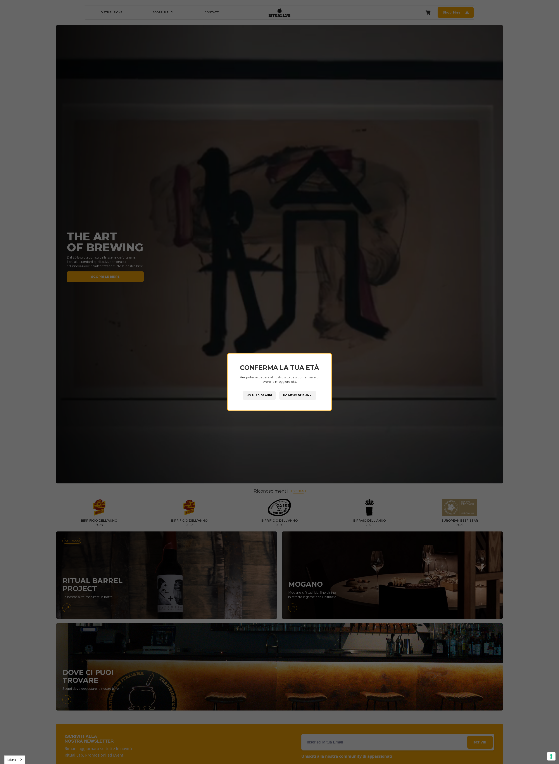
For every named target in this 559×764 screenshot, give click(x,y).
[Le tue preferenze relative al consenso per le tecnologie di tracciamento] (551, 756)
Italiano (11, 759)
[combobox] (14, 759)
